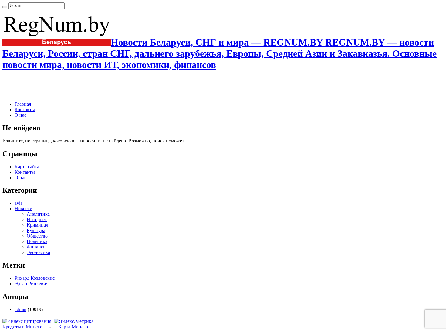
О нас (20, 115)
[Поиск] (4, 7)
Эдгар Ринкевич (32, 283)
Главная (23, 104)
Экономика (38, 252)
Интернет (37, 219)
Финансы (36, 246)
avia (18, 203)
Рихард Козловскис (35, 278)
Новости (23, 208)
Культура (36, 230)
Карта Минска (73, 326)
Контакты (25, 109)
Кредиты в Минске (22, 326)
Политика (37, 241)
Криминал (37, 225)
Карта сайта (27, 166)
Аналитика (38, 214)
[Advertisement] (73, 86)
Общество (37, 235)
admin (20, 309)
